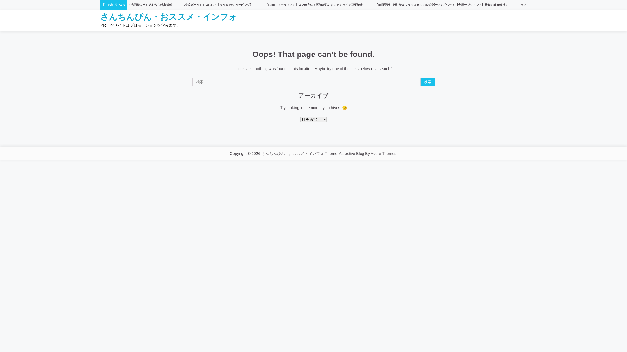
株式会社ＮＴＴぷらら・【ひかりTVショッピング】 (205, 5)
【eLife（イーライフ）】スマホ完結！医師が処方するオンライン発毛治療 (301, 5)
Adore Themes (383, 154)
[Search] (520, 20)
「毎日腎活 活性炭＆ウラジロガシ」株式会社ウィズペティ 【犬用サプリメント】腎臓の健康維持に (428, 5)
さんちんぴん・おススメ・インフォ (168, 16)
